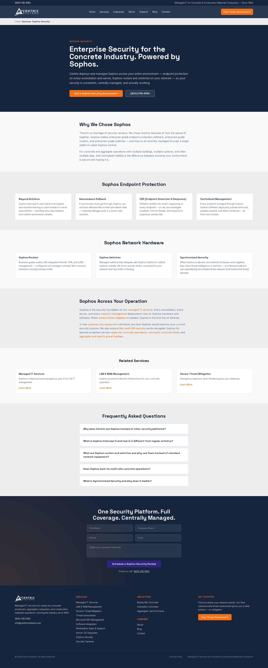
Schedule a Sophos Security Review (134, 564)
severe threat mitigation (112, 317)
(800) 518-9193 (23, 2)
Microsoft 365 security (132, 328)
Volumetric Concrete (147, 606)
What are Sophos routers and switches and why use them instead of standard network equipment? (131, 454)
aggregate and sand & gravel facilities (101, 336)
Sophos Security (84, 637)
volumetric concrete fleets (163, 332)
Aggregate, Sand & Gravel (150, 611)
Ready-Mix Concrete (147, 602)
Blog (154, 11)
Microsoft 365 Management (90, 619)
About (132, 11)
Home (92, 11)
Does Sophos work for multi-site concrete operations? (116, 468)
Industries (118, 12)
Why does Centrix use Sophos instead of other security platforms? (124, 429)
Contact (166, 11)
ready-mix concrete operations (128, 332)
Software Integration (86, 624)
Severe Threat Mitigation (88, 611)
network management (114, 313)
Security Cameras (85, 641)
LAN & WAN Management (89, 606)
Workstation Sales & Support (90, 628)
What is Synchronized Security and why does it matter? (117, 481)
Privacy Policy (176, 657)
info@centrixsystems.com (28, 623)
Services (104, 12)
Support (143, 11)
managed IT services (140, 309)
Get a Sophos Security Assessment (96, 93)
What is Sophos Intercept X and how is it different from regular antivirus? (128, 441)
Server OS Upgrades (87, 632)
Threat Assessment (86, 615)
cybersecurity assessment (103, 324)
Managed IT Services (87, 602)
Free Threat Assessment (237, 11)
